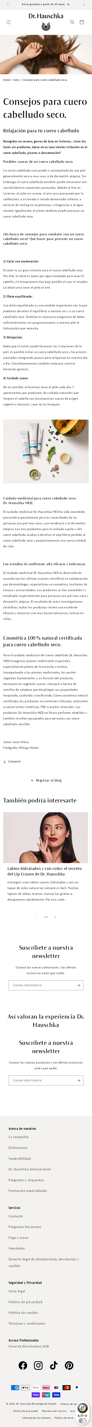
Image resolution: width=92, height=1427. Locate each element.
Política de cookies (23, 1312)
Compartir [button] (14, 761)
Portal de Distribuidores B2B (29, 1346)
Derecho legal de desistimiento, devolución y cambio (44, 1262)
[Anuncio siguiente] (84, 4)
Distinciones (18, 1148)
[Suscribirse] (78, 985)
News (16, 80)
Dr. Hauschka (23, 1404)
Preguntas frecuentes (25, 1227)
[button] (8, 22)
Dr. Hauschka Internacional (30, 1169)
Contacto (16, 1216)
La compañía (19, 1137)
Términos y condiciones (27, 1323)
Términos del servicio (54, 1411)
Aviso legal (17, 1291)
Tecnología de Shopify (44, 1404)
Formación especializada (28, 1191)
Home (7, 80)
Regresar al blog (49, 780)
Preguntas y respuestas (26, 1180)
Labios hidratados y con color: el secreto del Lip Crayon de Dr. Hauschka (44, 871)
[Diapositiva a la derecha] (55, 917)
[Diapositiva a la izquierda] (36, 917)
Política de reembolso (73, 1404)
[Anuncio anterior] (8, 4)
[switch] (82, 1420)
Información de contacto (36, 1418)
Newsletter (17, 1248)
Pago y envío (18, 1238)
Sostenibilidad (20, 1158)
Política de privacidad (25, 1302)
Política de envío (64, 1418)
